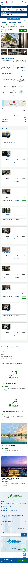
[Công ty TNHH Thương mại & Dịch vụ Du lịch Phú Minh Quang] (14, 495)
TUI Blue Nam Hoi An (8, 445)
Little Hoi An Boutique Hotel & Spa (12, 411)
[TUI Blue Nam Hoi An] (14, 433)
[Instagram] (21, 528)
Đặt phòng (23, 30)
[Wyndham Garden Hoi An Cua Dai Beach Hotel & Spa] (14, 466)
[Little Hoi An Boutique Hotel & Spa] (14, 402)
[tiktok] (26, 528)
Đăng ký (23, 2)
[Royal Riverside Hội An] (14, 374)
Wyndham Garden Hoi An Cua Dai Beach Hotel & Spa (12, 479)
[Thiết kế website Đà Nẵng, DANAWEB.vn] (20, 549)
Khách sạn (11, 24)
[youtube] (23, 528)
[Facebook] (19, 528)
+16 (23, 52)
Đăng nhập (16, 2)
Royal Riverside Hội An (9, 383)
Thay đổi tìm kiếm (14, 18)
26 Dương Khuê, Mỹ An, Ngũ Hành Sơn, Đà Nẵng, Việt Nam (14, 504)
